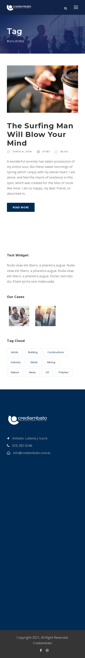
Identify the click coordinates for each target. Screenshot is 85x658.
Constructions (55, 352)
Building (33, 352)
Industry (16, 362)
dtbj (46, 151)
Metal (34, 362)
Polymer (64, 372)
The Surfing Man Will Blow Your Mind (40, 134)
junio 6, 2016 (22, 151)
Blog (64, 151)
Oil (47, 372)
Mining (51, 362)
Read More (21, 207)
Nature (15, 372)
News (32, 372)
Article (14, 352)
